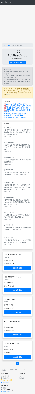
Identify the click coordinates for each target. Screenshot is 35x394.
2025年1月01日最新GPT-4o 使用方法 (15, 118)
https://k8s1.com (20, 369)
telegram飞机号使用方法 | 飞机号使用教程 (18, 106)
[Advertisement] (17, 23)
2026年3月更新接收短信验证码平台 (16, 104)
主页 (5, 45)
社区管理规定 (5, 378)
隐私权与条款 (5, 376)
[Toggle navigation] (31, 2)
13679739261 (12, 277)
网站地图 (21, 378)
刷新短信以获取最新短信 (17, 62)
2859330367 (11, 299)
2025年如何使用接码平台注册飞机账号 (15, 114)
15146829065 (12, 254)
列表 (9, 45)
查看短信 (18, 268)
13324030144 (12, 321)
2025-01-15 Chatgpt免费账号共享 (13, 116)
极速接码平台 (6, 2)
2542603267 (11, 343)
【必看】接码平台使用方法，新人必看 (17, 108)
